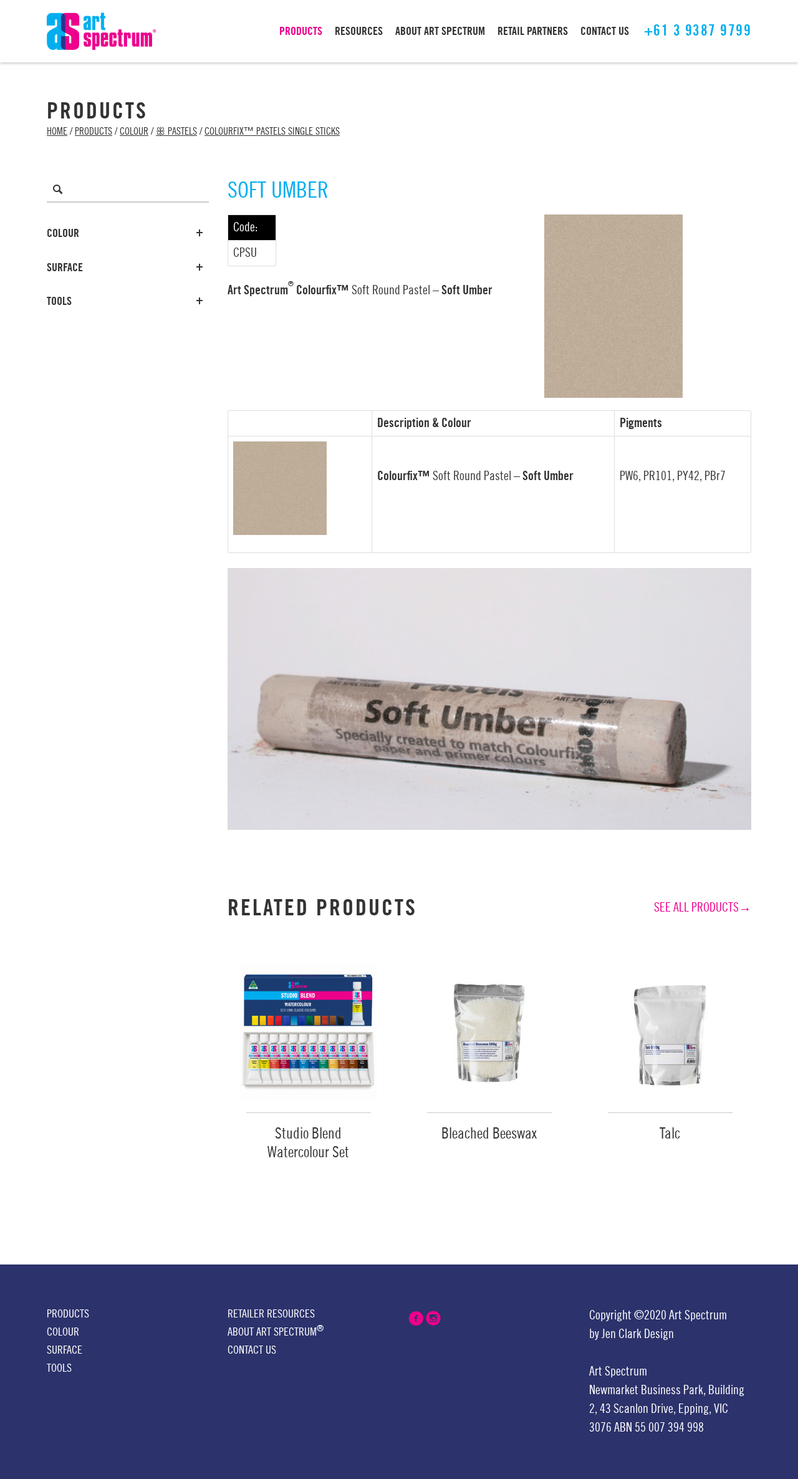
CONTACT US (604, 31)
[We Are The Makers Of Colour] (101, 31)
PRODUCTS (300, 31)
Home (57, 132)
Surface (65, 267)
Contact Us (252, 1350)
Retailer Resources (271, 1313)
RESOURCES (359, 31)
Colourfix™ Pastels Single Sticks (272, 132)
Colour (134, 132)
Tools (59, 301)
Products (93, 132)
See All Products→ (702, 908)
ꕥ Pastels (176, 132)
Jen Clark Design (638, 1334)
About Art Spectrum (276, 1330)
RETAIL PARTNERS (533, 31)
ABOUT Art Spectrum (440, 31)
